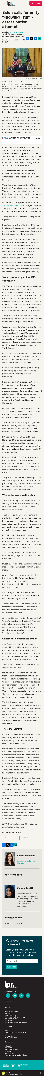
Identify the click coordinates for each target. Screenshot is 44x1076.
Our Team (8, 1013)
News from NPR (11, 838)
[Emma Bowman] (10, 859)
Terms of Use (9, 1053)
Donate (37, 3)
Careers (7, 1034)
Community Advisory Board (15, 1017)
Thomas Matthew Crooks (14, 205)
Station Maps (9, 1048)
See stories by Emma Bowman (26, 862)
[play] (3, 1073)
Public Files (9, 1020)
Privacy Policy (10, 1051)
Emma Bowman (16, 32)
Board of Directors (11, 1015)
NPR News (27, 838)
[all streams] (41, 1073)
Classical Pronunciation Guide (16, 1055)
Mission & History (11, 1012)
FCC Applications (11, 1019)
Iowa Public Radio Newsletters (16, 1032)
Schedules (8, 1046)
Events (7, 1031)
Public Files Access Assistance (16, 1022)
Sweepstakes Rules (12, 1050)
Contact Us (9, 1036)
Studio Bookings (11, 1038)
